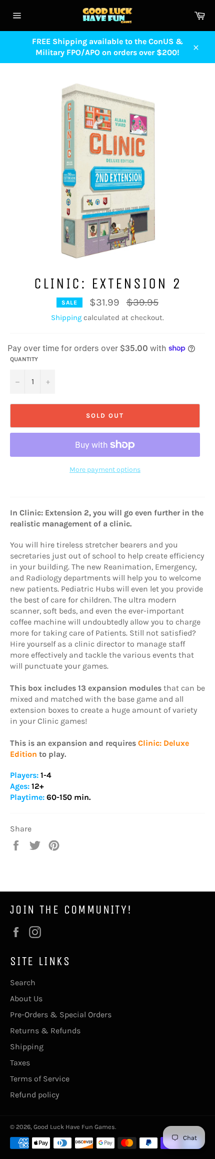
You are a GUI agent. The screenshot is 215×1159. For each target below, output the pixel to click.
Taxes (20, 1062)
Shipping (66, 317)
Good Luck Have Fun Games (74, 1126)
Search (23, 982)
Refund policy (34, 1094)
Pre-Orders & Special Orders (61, 1014)
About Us (26, 998)
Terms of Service (40, 1078)
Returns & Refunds (45, 1030)
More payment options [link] (105, 469)
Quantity (24, 359)
